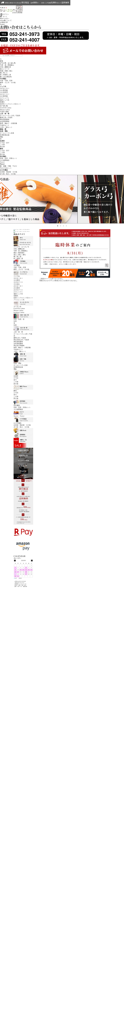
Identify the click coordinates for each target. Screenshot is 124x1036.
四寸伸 (2, 146)
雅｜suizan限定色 (6, 77)
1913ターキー (4, 88)
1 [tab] (57, 225)
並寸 (15, 380)
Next (122, 199)
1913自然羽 (4, 92)
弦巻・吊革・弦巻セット (8, 158)
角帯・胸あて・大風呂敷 (8, 123)
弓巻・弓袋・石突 (6, 80)
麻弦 (1, 148)
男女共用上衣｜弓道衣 (21, 340)
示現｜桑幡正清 (5, 67)
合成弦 (2, 141)
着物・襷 (3, 129)
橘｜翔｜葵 (17, 256)
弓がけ (2, 162)
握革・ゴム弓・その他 (8, 82)
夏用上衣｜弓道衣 (6, 117)
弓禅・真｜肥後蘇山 (7, 65)
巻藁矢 (2, 102)
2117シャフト (4, 98)
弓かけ (2, 164)
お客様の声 (4, 22)
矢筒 (15, 321)
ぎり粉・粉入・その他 (8, 174)
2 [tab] (60, 225)
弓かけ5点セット (6, 168)
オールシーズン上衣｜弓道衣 (10, 115)
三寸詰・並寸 (4, 143)
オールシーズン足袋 (7, 133)
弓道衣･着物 (4, 111)
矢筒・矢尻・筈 (19, 319)
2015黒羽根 (4, 96)
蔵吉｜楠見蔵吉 (19, 253)
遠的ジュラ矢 (4, 100)
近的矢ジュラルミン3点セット (10, 104)
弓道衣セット (4, 125)
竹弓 (1, 61)
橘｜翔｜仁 (4, 73)
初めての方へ (4, 18)
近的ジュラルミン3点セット (23, 298)
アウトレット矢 (19, 299)
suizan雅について (6, 20)
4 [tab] (66, 225)
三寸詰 (16, 378)
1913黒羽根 (4, 90)
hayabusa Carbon (19, 312)
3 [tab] (63, 225)
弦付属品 (3, 156)
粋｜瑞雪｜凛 (18, 258)
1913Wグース (18, 282)
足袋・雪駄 (4, 131)
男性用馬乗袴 (4, 119)
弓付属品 (3, 78)
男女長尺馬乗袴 (19, 345)
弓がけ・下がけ (19, 416)
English (2, 24)
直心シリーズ (4, 69)
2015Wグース (18, 290)
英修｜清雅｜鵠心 (6, 71)
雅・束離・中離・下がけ (8, 166)
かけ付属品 (4, 170)
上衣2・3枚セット (6, 127)
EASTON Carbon (5, 108)
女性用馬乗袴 (4, 121)
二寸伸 (2, 145)
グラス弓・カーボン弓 (8, 63)
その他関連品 (4, 160)
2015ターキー (4, 94)
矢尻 (15, 325)
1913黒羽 (17, 280)
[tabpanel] (62, 199)
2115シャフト (18, 292)
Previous (2, 199)
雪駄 (1, 137)
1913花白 (17, 284)
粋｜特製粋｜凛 (5, 75)
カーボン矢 (4, 106)
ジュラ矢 (3, 86)
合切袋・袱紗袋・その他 (8, 172)
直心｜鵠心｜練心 (20, 254)
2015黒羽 (17, 288)
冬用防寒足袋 (4, 135)
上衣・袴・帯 (4, 113)
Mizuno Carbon (5, 110)
